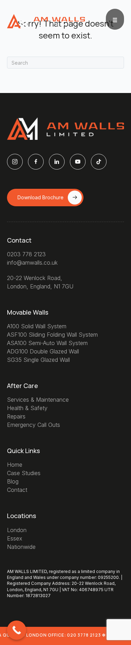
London (17, 529)
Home (14, 464)
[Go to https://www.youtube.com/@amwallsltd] (78, 162)
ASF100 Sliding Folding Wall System (52, 334)
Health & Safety (27, 407)
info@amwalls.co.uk (32, 262)
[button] (45, 197)
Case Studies (24, 473)
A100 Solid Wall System (36, 326)
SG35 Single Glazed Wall (38, 359)
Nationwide (21, 546)
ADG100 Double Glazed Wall (43, 351)
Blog (13, 481)
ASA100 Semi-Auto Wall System (47, 342)
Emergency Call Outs (33, 424)
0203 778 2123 (26, 254)
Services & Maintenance (38, 399)
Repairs (16, 416)
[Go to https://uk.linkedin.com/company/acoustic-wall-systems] (57, 162)
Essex (14, 538)
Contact (17, 489)
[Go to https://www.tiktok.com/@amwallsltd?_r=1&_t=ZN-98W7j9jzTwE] (99, 162)
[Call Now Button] (16, 630)
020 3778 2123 (84, 635)
